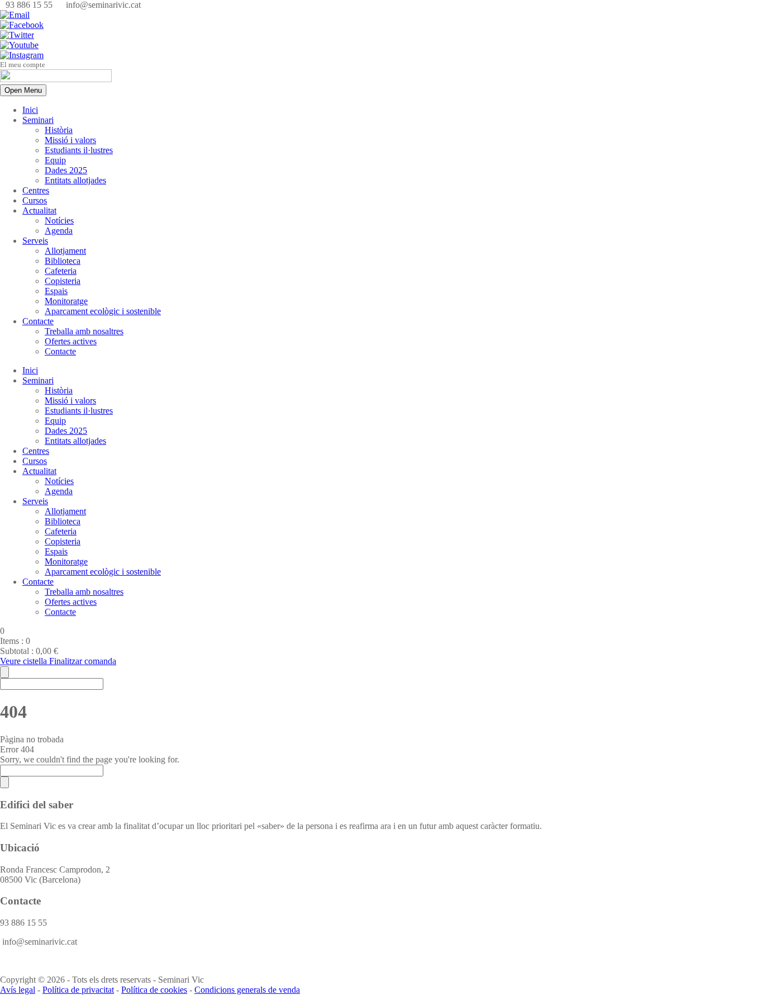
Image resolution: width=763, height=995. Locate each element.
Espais (56, 291)
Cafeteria (61, 271)
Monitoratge (66, 301)
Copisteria (62, 281)
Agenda (59, 230)
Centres (35, 190)
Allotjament (65, 250)
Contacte (38, 321)
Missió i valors (70, 140)
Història (59, 130)
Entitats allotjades (75, 180)
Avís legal (17, 989)
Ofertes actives (71, 341)
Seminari (38, 120)
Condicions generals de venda (247, 989)
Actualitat (39, 210)
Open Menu (23, 90)
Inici (30, 110)
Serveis (35, 240)
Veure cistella (24, 661)
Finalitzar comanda (82, 661)
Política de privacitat (78, 989)
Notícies (59, 220)
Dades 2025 (66, 170)
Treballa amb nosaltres (84, 331)
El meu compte (22, 64)
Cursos (34, 200)
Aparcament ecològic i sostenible (103, 311)
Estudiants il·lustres (79, 150)
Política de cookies (154, 989)
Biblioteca (62, 261)
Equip (55, 160)
